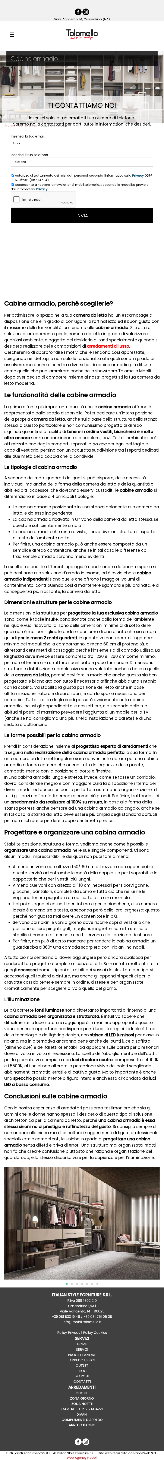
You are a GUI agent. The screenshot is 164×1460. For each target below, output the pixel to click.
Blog (82, 1370)
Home (82, 1344)
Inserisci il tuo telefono (29, 154)
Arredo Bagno (82, 1425)
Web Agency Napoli (82, 1458)
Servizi (82, 1349)
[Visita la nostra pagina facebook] (78, 14)
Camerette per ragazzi (82, 1409)
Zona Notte (82, 1403)
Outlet (82, 1365)
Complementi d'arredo (82, 1419)
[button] (66, 1284)
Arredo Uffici (82, 1360)
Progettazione (82, 1354)
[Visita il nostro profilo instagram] (85, 14)
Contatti (82, 1381)
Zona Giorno (82, 1398)
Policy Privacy (68, 1332)
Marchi (82, 1376)
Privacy (138, 175)
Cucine (82, 1393)
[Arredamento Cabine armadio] (82, 1213)
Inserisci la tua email (27, 136)
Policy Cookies (95, 1332)
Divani (82, 1414)
